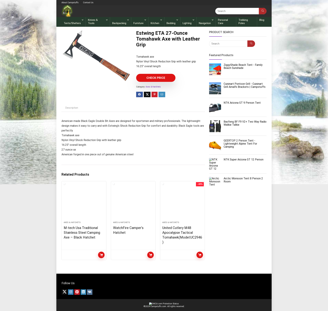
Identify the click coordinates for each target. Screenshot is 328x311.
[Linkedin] (83, 292)
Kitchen (155, 23)
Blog (261, 19)
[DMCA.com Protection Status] (164, 303)
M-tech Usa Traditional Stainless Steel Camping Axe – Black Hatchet (82, 232)
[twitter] (64, 292)
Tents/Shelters (72, 23)
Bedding (171, 23)
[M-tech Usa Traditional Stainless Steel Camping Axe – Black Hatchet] (84, 203)
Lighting (187, 23)
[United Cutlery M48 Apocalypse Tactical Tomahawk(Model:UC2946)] (182, 203)
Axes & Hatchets (153, 87)
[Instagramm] (70, 292)
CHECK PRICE (155, 77)
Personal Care (223, 21)
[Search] (262, 11)
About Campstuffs (70, 2)
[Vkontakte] (89, 292)
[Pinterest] (77, 292)
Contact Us (88, 2)
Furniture (138, 23)
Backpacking (119, 23)
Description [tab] (71, 107)
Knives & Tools (93, 21)
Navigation (205, 23)
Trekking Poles (243, 21)
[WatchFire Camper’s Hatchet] (133, 203)
